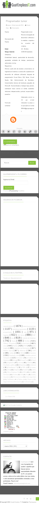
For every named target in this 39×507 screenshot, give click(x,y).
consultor (20, 358)
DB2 (24, 372)
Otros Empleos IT (13, 372)
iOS (8, 370)
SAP (34, 351)
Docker (15, 375)
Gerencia (33, 353)
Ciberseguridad (31, 377)
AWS (34, 370)
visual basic (26, 343)
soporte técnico (8, 326)
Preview (6, 191)
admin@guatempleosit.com (22, 483)
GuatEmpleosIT (25, 462)
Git (31, 372)
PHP (25, 346)
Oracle (14, 341)
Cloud (34, 360)
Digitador (11, 363)
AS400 (29, 363)
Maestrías (23, 365)
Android (33, 365)
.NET (34, 335)
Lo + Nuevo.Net (10, 397)
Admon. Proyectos (9, 343)
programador (8, 332)
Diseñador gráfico (9, 365)
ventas (12, 353)
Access (33, 367)
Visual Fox (24, 360)
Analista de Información (22, 348)
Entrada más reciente (8, 153)
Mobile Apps (8, 351)
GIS (21, 375)
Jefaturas (23, 351)
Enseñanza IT (12, 367)
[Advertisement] (19, 298)
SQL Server (21, 335)
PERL (24, 367)
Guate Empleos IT (16, 502)
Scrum (20, 363)
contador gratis (8, 432)
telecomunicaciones (29, 326)
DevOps (6, 375)
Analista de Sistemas (29, 338)
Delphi (16, 370)
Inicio (21, 153)
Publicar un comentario (11, 145)
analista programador (20, 329)
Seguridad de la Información (12, 382)
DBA (22, 353)
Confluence (27, 382)
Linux (5, 346)
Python (20, 379)
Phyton (30, 379)
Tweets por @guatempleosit (12, 278)
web (26, 332)
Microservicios (18, 377)
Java (12, 338)
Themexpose (32, 502)
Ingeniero (6, 335)
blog (15, 360)
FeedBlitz (21, 191)
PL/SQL (27, 341)
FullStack (10, 379)
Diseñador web (14, 355)
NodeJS (25, 370)
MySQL (15, 346)
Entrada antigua (33, 153)
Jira (27, 375)
